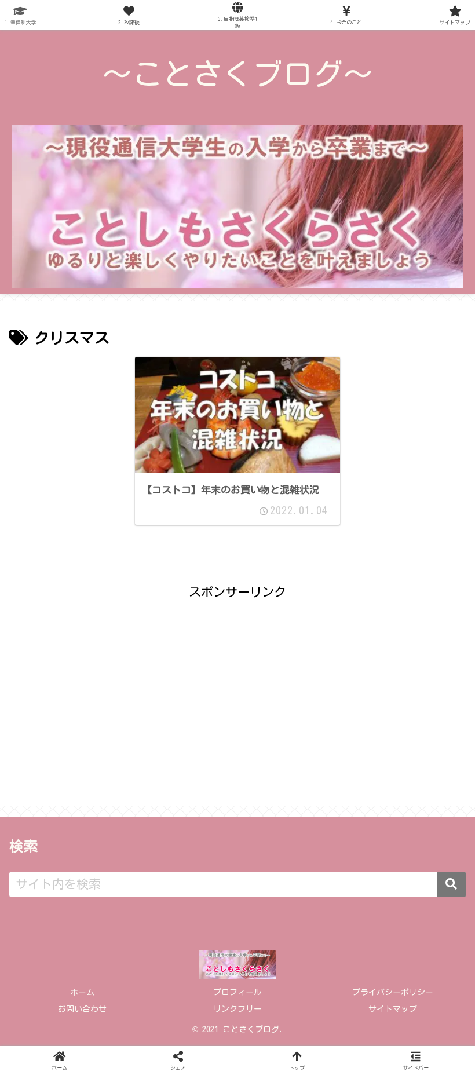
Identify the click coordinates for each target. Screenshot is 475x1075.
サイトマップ (392, 1009)
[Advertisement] (237, 685)
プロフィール (237, 992)
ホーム (82, 992)
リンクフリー (237, 1009)
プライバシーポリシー (392, 992)
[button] (451, 884)
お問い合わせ (82, 1009)
